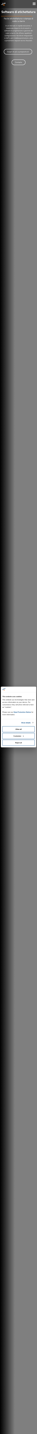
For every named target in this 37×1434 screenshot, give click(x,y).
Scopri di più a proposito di (18, 52)
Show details (26, 722)
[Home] (4, 4)
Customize (17, 736)
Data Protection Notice (22, 712)
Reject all (18, 743)
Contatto (18, 62)
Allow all (18, 729)
